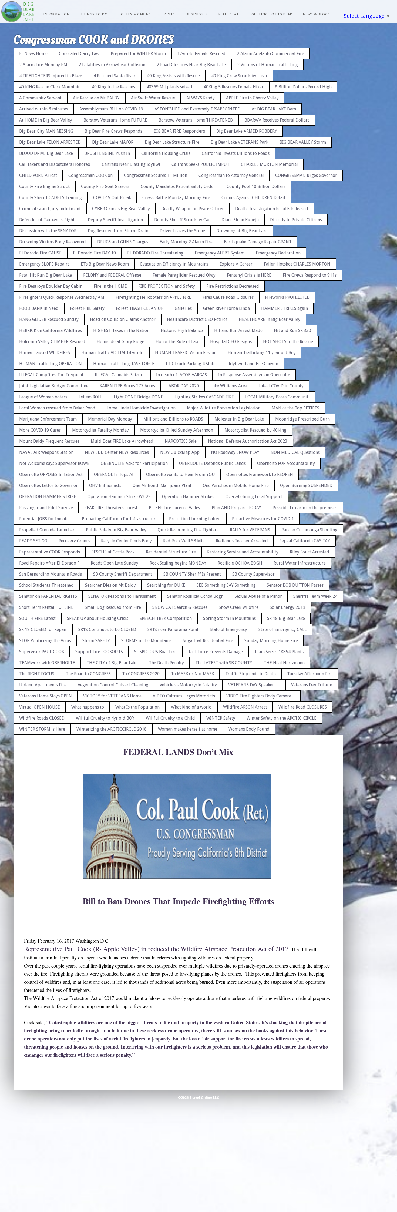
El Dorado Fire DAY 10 (94, 253)
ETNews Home (33, 53)
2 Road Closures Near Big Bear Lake (191, 64)
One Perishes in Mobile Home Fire (236, 485)
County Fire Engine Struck (44, 186)
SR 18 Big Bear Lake (286, 618)
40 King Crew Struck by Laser (239, 75)
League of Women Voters (43, 396)
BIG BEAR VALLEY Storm (303, 142)
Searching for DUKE (166, 585)
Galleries (183, 308)
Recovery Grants (74, 540)
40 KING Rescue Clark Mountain (49, 86)
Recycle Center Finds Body (126, 540)
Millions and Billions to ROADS (173, 419)
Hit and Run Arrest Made (238, 330)
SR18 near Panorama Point (172, 629)
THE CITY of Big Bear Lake (111, 662)
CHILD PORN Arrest (38, 175)
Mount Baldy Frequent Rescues (49, 441)
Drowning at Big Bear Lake (242, 230)
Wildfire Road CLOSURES (302, 707)
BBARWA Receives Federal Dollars (276, 120)
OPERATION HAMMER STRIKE (47, 496)
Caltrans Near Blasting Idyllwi (131, 164)
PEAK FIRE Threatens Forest (110, 507)
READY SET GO (33, 540)
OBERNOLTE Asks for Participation (134, 463)
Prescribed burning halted (195, 518)
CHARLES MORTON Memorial (269, 164)
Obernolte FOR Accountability (286, 463)
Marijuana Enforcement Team (48, 419)
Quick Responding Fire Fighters (188, 529)
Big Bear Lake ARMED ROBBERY (246, 131)
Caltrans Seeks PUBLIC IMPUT (200, 164)
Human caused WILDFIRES (44, 352)
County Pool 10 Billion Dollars (256, 186)
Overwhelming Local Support (254, 496)
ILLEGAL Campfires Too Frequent (51, 374)
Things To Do (94, 14)
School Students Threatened (46, 585)
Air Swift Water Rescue (153, 97)
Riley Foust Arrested (309, 552)
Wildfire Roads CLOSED (42, 718)
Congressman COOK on (90, 175)
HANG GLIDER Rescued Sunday (49, 319)
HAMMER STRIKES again (284, 308)
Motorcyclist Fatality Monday (100, 430)
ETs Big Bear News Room (105, 264)
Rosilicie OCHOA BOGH (240, 563)
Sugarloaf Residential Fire (208, 640)
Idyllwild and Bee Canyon (253, 363)
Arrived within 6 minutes (43, 109)
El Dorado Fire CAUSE (40, 253)
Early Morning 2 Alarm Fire (186, 241)
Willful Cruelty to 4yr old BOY (105, 718)
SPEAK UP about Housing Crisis (97, 618)
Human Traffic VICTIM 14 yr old (112, 352)
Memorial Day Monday (110, 419)
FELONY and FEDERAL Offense (112, 275)
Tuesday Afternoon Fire (310, 673)
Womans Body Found (249, 729)
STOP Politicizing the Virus (45, 640)
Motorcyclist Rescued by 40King (255, 430)
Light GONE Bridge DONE (138, 396)
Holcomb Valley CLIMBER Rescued (52, 341)
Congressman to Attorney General (231, 175)
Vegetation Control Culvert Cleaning (113, 684)
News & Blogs (316, 14)
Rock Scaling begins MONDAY (178, 563)
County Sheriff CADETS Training (50, 197)
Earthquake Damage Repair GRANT (258, 241)
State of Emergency (228, 629)
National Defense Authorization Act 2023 (247, 441)
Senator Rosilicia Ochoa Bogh (195, 596)
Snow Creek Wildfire (238, 607)
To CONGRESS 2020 (141, 673)
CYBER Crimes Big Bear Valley (121, 208)
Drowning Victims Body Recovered (52, 241)
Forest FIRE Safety (87, 308)
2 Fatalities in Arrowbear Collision (112, 64)
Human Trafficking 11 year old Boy (262, 352)
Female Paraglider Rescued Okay (184, 275)
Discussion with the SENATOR (47, 230)
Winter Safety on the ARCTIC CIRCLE (282, 718)
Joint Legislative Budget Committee (53, 385)
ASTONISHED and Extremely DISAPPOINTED (197, 109)
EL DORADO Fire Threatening (155, 253)
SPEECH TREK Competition (166, 618)
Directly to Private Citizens (296, 219)
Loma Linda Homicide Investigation (141, 408)
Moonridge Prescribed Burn (302, 419)
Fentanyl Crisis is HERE (249, 275)
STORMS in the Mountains (146, 640)
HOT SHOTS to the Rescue (288, 341)
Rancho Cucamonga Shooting (309, 529)
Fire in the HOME (110, 286)
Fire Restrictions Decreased (232, 286)
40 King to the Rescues (113, 86)
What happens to (87, 707)
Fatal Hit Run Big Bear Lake (45, 275)
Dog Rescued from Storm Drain (118, 230)
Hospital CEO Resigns (231, 341)
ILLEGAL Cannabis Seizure (120, 374)
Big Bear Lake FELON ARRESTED (50, 142)
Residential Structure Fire (171, 552)
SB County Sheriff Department (122, 574)
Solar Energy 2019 (287, 607)
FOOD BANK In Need (39, 308)
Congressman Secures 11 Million (155, 175)
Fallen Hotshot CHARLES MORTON (297, 264)
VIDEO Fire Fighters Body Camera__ (260, 696)
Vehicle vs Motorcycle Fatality (188, 684)
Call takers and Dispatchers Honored (54, 164)
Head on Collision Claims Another (123, 319)
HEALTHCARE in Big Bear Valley (269, 319)
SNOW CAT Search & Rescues (179, 607)
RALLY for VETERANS (250, 529)
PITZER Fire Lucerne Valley (174, 507)
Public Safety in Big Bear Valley (116, 529)
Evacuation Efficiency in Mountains (174, 264)
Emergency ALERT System (219, 253)
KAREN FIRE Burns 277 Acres (127, 385)
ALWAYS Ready (200, 97)
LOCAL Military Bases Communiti (277, 396)
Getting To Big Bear (271, 14)
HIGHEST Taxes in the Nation (121, 330)
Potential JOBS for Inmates (44, 518)
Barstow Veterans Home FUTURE (115, 120)
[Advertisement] (374, 124)
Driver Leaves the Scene (182, 230)
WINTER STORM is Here (42, 729)
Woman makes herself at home (187, 729)
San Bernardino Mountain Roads (50, 574)
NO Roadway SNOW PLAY (235, 452)
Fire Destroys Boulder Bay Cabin (50, 286)
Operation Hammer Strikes (188, 496)
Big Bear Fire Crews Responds (113, 131)
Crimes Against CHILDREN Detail (253, 197)
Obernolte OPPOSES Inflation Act (51, 474)
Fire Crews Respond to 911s (310, 275)
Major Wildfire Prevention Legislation (223, 408)
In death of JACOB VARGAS (181, 374)
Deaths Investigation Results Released (271, 208)
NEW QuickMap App (180, 452)
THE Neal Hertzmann (284, 662)
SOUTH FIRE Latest (37, 618)
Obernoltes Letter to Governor (48, 485)
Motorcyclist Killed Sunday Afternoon (176, 430)
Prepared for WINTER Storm (138, 53)
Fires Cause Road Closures (228, 297)
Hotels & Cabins (135, 14)
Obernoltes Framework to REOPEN (259, 474)
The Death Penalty (166, 662)
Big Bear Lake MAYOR (112, 142)
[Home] (11, 12)
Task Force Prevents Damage (215, 651)
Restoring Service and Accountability (242, 552)
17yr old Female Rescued (201, 53)
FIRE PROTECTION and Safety (166, 286)
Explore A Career (236, 264)
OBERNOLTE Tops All (114, 474)
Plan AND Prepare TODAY (236, 507)
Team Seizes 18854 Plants (279, 651)
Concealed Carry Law (79, 53)
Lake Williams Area (228, 385)
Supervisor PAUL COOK (41, 651)
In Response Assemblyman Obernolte (254, 374)
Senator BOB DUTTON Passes (295, 585)
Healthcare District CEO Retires (197, 319)
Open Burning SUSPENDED (306, 485)
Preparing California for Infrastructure (120, 518)
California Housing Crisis (165, 153)
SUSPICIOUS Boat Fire (155, 651)
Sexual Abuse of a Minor (258, 596)
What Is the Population (137, 707)
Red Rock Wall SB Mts (183, 540)
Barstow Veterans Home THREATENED (196, 120)
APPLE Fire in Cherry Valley (252, 97)
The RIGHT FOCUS (36, 673)
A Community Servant (40, 97)
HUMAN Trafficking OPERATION (50, 363)
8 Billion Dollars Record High (303, 86)
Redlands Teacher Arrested (242, 540)
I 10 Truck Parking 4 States (191, 363)
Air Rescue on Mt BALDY (96, 97)
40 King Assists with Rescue (173, 75)
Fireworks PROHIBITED (287, 297)
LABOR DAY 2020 (182, 385)
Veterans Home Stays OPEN (45, 696)
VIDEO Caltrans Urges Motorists (184, 696)
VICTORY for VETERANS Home (112, 696)
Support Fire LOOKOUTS (99, 651)
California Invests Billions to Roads (236, 153)
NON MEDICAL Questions (295, 452)
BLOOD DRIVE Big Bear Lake (46, 153)
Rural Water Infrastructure (300, 563)
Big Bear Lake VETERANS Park (239, 142)
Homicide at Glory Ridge (120, 341)
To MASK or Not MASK (192, 673)
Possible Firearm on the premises (304, 507)
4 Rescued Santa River (114, 75)
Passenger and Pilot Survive (46, 507)
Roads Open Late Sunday (114, 563)
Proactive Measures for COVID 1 (263, 518)
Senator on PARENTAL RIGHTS (48, 596)
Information (56, 14)
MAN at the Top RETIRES (295, 408)
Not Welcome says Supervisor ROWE (54, 463)
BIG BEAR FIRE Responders (179, 131)
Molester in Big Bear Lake (239, 419)
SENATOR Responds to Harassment (122, 596)
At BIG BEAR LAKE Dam (274, 109)
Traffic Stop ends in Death (250, 673)
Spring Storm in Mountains (229, 618)
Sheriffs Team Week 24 (315, 596)
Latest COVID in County (281, 385)
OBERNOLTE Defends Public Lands (212, 463)
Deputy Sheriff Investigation (115, 219)
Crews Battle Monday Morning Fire (176, 197)
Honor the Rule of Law (177, 341)
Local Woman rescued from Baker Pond (57, 408)
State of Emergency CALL (282, 629)
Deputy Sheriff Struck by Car (182, 219)
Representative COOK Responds (49, 552)
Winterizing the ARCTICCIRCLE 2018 (111, 729)
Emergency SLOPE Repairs (44, 264)
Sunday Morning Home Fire (271, 640)
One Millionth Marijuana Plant (162, 485)
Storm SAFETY (96, 640)
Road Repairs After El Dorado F (49, 563)
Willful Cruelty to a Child (170, 718)
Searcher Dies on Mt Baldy (110, 585)
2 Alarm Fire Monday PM (43, 64)
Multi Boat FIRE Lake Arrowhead (122, 441)
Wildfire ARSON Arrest (245, 707)
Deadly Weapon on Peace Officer (192, 208)
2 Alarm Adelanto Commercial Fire (270, 53)
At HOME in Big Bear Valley (45, 120)
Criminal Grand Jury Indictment (50, 208)
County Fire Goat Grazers (105, 186)
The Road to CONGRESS (88, 673)
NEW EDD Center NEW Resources (117, 452)
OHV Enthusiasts (105, 485)
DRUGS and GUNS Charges (122, 241)
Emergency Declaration (278, 253)
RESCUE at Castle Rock (112, 552)
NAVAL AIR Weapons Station (46, 452)
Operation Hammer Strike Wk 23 (119, 496)
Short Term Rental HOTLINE (46, 607)
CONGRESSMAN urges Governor (306, 175)
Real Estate (229, 14)
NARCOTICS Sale (181, 441)
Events (168, 14)
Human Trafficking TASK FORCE (123, 363)
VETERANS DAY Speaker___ (254, 684)
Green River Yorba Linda (226, 308)
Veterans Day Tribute (311, 684)
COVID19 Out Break (112, 197)
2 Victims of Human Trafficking (267, 64)
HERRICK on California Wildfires (50, 330)
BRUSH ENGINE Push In (107, 153)
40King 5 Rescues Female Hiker (234, 86)
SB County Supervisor (253, 574)
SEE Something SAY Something (226, 585)
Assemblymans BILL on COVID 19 (111, 109)
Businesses (197, 14)
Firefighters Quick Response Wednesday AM (61, 297)
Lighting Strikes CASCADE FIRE (204, 396)
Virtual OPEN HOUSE (39, 707)
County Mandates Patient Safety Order (178, 186)
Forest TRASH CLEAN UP (139, 308)
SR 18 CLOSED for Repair (43, 629)
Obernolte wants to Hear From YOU (180, 474)
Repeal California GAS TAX (304, 540)
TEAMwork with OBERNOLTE (47, 662)
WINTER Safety (220, 718)
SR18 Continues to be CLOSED (107, 629)
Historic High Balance (182, 330)
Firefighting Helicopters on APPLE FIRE (153, 297)
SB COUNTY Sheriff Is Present (192, 574)
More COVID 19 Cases (40, 430)
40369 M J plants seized (169, 86)
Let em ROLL (90, 396)
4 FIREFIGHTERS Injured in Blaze (50, 75)
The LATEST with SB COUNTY (223, 662)
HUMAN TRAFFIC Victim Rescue (185, 352)
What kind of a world (191, 707)
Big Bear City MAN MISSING (46, 131)
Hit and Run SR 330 (292, 330)
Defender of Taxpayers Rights (47, 219)
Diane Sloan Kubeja (240, 219)
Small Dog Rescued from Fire (113, 607)
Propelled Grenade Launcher (47, 529)
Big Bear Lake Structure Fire (172, 142)
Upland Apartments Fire (42, 684)
